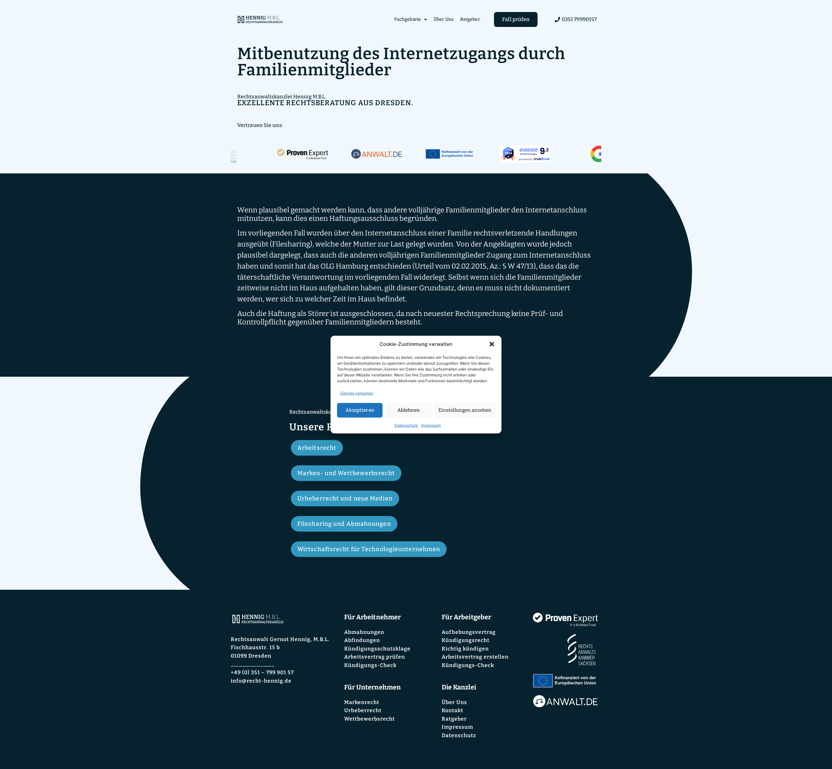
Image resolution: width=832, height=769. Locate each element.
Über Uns (444, 19)
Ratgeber (470, 19)
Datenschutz (406, 424)
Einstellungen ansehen (464, 410)
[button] (491, 344)
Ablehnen (408, 410)
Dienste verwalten (356, 392)
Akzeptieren (359, 410)
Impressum (431, 424)
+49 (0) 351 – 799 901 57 (262, 672)
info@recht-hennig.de (261, 681)
